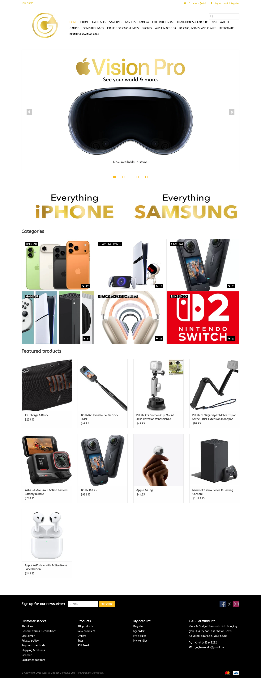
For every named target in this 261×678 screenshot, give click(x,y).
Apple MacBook (165, 28)
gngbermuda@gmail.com (210, 647)
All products (85, 626)
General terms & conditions (39, 631)
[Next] (231, 112)
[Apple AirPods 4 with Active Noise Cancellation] (47, 535)
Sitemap (27, 655)
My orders (139, 631)
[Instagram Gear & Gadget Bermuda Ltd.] (236, 604)
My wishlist (140, 640)
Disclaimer (28, 636)
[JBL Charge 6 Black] (47, 385)
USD (24, 3)
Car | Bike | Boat (163, 22)
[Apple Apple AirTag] (158, 460)
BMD (30, 3)
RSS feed (83, 645)
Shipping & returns (33, 650)
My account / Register (227, 3)
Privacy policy (30, 640)
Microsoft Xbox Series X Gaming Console (212, 492)
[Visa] (235, 673)
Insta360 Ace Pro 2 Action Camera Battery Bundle (46, 492)
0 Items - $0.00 (197, 3)
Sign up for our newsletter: (43, 604)
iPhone (84, 22)
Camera (144, 22)
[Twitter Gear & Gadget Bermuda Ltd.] (229, 604)
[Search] (212, 16)
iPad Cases (99, 22)
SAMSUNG (115, 22)
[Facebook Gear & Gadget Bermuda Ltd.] (223, 604)
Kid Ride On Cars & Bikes (123, 28)
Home (73, 22)
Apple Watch (220, 22)
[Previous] (29, 112)
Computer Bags (93, 28)
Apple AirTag (144, 490)
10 (151, 177)
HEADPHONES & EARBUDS (192, 22)
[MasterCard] (227, 673)
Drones (147, 28)
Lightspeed (98, 673)
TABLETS (130, 22)
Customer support (33, 660)
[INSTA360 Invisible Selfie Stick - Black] (103, 385)
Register (138, 626)
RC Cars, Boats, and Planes (197, 28)
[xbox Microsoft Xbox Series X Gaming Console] (214, 460)
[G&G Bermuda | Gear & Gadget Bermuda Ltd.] (45, 25)
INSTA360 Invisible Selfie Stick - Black (101, 417)
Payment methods (33, 645)
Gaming (74, 28)
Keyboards (227, 28)
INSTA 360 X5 (89, 490)
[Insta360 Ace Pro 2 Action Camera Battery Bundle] (47, 460)
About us (27, 626)
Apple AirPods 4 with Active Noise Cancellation (46, 567)
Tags (80, 640)
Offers (82, 636)
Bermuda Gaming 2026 (84, 34)
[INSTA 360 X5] (103, 460)
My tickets (139, 636)
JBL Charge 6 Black (36, 415)
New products (86, 631)
